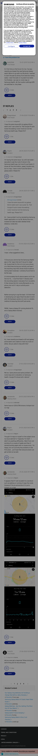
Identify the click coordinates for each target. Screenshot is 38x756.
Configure (11, 46)
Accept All (26, 46)
